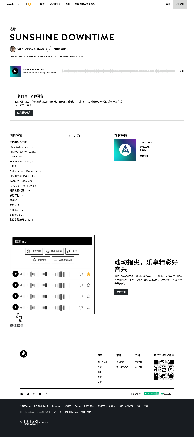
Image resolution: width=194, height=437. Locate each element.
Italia (78, 406)
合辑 (100, 381)
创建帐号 (179, 4)
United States (126, 406)
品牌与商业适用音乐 (85, 4)
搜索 (42, 4)
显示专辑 (144, 156)
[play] (15, 71)
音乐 (100, 355)
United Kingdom (106, 406)
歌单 (100, 371)
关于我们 (139, 366)
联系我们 (139, 361)
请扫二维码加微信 (164, 355)
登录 (168, 4)
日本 (138, 406)
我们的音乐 (55, 4)
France (67, 406)
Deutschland (41, 406)
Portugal (89, 406)
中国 (146, 406)
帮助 (118, 355)
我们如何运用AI (123, 366)
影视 (68, 4)
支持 (137, 355)
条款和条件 (86, 412)
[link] (19, 4)
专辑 (100, 376)
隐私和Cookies (71, 412)
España (56, 406)
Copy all (72, 135)
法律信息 (57, 412)
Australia (25, 406)
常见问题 (120, 361)
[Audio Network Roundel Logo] (23, 354)
